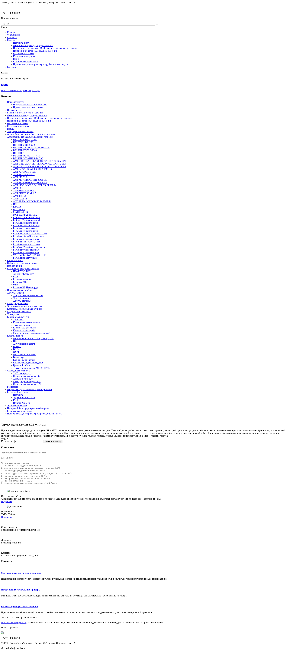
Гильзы (10, 129)
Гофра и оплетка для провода (22, 263)
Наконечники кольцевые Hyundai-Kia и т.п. (29, 120)
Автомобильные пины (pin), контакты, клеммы (31, 134)
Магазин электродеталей (13, 622)
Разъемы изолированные (19, 411)
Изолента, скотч (15, 110)
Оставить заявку (9, 18)
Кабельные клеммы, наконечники (24, 309)
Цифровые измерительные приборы (21, 589)
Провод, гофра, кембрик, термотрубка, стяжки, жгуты (34, 413)
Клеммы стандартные (18, 126)
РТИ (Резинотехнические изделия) (25, 112)
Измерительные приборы (20, 290)
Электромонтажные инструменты (24, 306)
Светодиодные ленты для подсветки (21, 573)
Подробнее (6, 501)
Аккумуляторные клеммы (20, 131)
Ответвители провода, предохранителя (27, 115)
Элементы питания (17, 405)
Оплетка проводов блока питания (19, 606)
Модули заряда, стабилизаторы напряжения (29, 389)
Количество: (7, 441)
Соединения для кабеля (19, 311)
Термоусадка (13, 314)
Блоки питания (15, 260)
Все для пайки (14, 266)
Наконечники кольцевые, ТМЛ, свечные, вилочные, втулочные (39, 118)
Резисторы (12, 386)
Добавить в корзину (53, 441)
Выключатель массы (17, 123)
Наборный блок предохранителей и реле (28, 408)
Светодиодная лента (17, 303)
